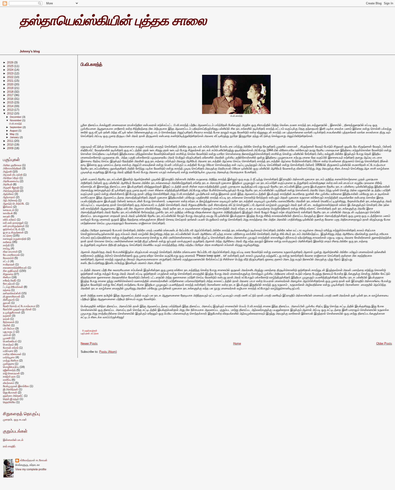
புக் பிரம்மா (9, 328)
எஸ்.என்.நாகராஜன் (13, 222)
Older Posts (384, 343)
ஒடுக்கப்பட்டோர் (12, 229)
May (12, 134)
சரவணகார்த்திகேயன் (15, 267)
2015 (10, 102)
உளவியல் (8, 213)
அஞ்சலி (7, 171)
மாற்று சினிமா (11, 360)
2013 (10, 109)
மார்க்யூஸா (9, 357)
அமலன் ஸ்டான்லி (12, 174)
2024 (10, 69)
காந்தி (6, 245)
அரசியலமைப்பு (11, 181)
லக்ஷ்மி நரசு (9, 376)
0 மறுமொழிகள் (89, 330)
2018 (10, 91)
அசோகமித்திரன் (12, 168)
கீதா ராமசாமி (10, 251)
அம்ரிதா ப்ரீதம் (11, 177)
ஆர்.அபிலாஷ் (10, 200)
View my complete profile (30, 469)
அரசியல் (7, 184)
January (15, 137)
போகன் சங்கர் (11, 347)
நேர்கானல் (8, 321)
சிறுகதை (8, 273)
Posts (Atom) (108, 351)
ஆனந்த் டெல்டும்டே (14, 203)
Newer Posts (89, 343)
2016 (10, 98)
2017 (10, 95)
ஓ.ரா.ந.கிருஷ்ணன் (13, 232)
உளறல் (6, 216)
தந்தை (7, 289)
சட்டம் (6, 261)
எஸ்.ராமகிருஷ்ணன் (14, 225)
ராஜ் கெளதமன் (11, 373)
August (14, 130)
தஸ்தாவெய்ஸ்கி (12, 293)
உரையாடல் (8, 209)
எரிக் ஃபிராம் (9, 219)
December (16, 117)
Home (237, 343)
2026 (10, 62)
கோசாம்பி (8, 257)
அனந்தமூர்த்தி (11, 190)
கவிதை (7, 241)
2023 (10, 73)
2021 (10, 80)
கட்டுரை (95, 333)
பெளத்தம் (8, 344)
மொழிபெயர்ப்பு (11, 366)
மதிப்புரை (8, 350)
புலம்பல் (7, 334)
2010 (10, 144)
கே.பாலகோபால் (11, 254)
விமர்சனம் (8, 382)
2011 (10, 140)
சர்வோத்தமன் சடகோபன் (33, 460)
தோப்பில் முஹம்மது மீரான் (17, 309)
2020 (10, 84)
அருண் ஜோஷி (11, 187)
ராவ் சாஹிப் (9, 446)
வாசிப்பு (7, 379)
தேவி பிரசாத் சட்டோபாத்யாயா (19, 305)
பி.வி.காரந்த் (91, 64)
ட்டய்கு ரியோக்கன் (13, 286)
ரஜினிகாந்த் (9, 370)
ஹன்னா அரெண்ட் (13, 395)
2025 (10, 66)
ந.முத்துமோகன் (12, 312)
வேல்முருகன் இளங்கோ (16, 386)
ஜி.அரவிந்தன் (10, 389)
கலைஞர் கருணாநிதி (14, 238)
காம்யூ (6, 248)
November (16, 120)
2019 (10, 87)
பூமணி (7, 338)
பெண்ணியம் (10, 341)
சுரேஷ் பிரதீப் (9, 280)
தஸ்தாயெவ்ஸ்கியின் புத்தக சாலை (113, 20)
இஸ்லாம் (8, 206)
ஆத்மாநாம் (9, 197)
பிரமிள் (7, 325)
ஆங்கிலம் (8, 193)
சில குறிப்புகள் (11, 270)
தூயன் (7, 302)
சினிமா (7, 277)
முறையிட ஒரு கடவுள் (15, 419)
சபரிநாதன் (9, 264)
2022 (10, 76)
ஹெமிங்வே (9, 402)
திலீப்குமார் (9, 299)
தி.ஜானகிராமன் (11, 296)
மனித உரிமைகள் (12, 354)
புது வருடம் (9, 331)
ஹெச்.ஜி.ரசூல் (11, 398)
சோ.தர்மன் (9, 283)
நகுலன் (7, 315)
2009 (10, 148)
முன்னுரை (8, 363)
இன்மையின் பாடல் (13, 440)
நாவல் (6, 318)
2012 (10, 113)
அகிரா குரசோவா (12, 165)
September (16, 127)
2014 (10, 106)
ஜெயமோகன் (10, 392)
